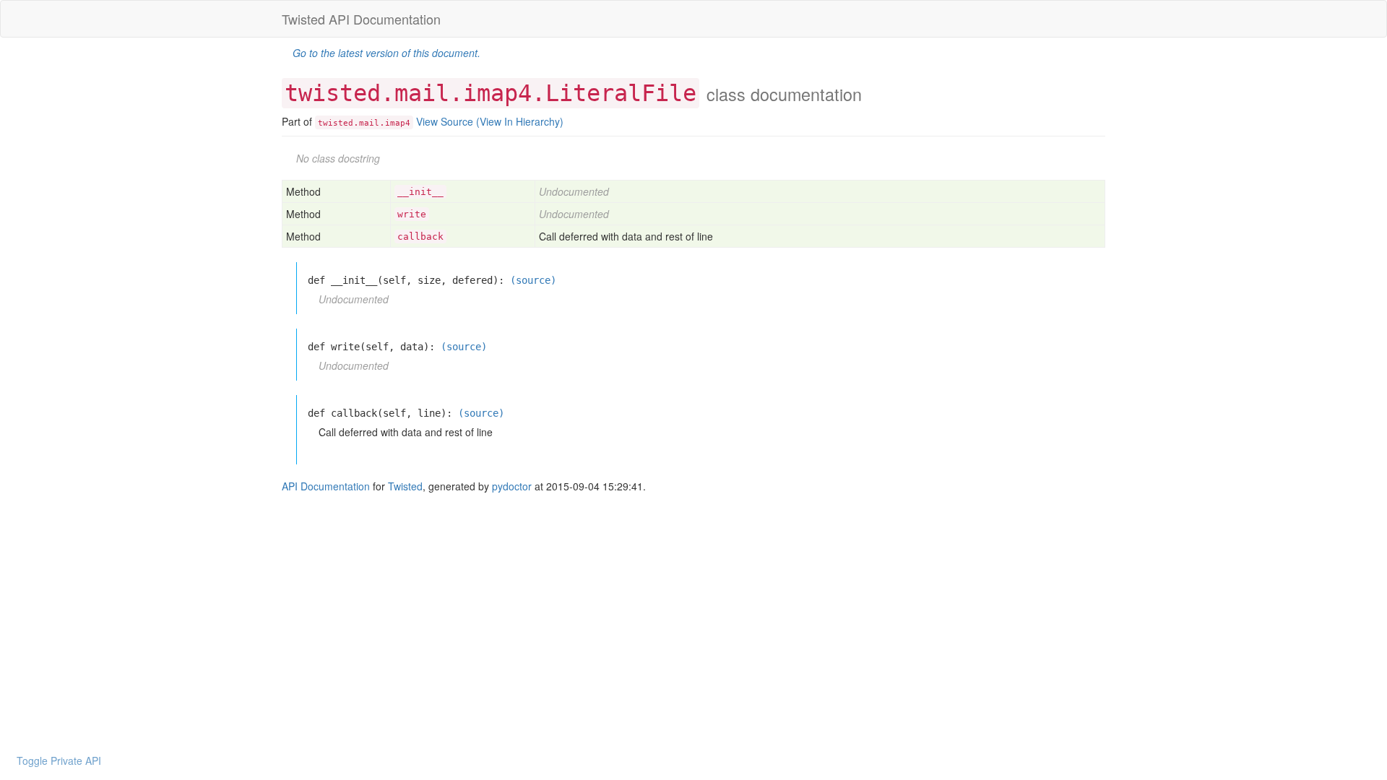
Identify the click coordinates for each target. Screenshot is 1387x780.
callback (420, 236)
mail (369, 123)
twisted (335, 123)
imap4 (397, 123)
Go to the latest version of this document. (386, 53)
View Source (444, 121)
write (411, 214)
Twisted (405, 486)
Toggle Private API (59, 760)
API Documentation (326, 486)
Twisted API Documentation (361, 18)
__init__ (420, 191)
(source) (533, 280)
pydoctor (512, 486)
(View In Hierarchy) (519, 121)
